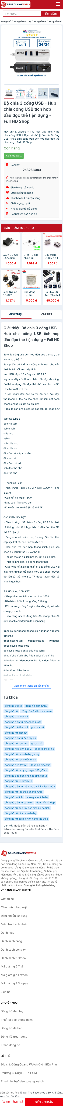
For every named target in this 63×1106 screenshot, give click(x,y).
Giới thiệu (16, 314)
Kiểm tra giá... (14, 155)
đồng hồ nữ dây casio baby (20, 813)
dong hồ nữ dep (45, 802)
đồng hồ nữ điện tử (16, 732)
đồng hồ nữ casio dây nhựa (20, 759)
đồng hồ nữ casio (40, 764)
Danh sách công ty (13, 949)
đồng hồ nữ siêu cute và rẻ (36, 711)
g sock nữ (37, 743)
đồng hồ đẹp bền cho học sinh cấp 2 (26, 775)
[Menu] (58, 4)
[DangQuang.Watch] (21, 4)
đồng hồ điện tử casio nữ (19, 802)
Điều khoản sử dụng (14, 915)
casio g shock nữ (44, 748)
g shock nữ (37, 727)
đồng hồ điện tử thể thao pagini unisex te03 (30, 786)
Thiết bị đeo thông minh (17, 1019)
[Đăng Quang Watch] (18, 853)
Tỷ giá (23, 1092)
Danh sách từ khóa (13, 958)
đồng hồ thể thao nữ (16, 727)
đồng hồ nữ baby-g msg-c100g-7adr (26, 770)
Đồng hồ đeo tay (22, 21)
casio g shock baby (37, 797)
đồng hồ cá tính (14, 797)
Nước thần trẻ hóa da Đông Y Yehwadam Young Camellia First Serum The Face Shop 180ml (31, 829)
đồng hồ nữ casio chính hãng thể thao (26, 818)
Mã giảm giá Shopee (14, 983)
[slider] (9, 93)
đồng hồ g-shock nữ (16, 716)
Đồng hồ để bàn (11, 1028)
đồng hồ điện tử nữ (36, 705)
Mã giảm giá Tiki (12, 966)
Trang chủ (6, 21)
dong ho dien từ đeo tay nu (20, 737)
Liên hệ (5, 992)
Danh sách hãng (11, 941)
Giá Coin (15, 1096)
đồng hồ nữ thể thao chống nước (23, 791)
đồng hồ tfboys (13, 705)
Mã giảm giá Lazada (14, 975)
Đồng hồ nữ (40, 21)
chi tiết (46, 314)
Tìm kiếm (51, 13)
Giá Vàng (57, 1092)
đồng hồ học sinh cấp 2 (18, 748)
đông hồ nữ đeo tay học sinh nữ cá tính (27, 807)
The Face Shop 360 (39, 1092)
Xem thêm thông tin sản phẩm (31, 685)
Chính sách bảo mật (14, 907)
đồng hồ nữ (11, 711)
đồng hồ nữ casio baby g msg (22, 754)
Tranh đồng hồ (10, 1045)
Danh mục (7, 932)
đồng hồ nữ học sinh (16, 743)
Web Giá (4, 1096)
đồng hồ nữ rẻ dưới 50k (18, 780)
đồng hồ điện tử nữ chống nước (23, 721)
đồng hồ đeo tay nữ (16, 764)
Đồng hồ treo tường (14, 1036)
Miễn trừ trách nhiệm (14, 924)
